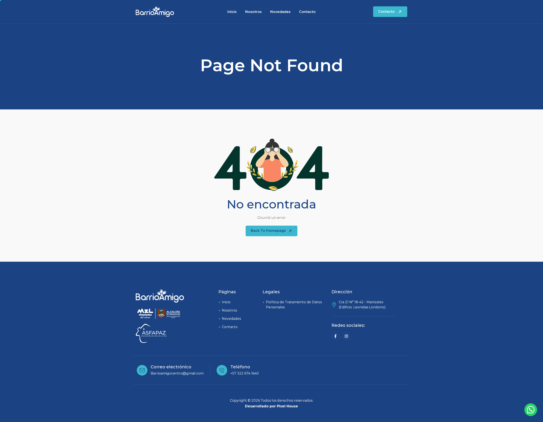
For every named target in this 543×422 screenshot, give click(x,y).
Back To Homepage (269, 231)
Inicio (232, 12)
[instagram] (346, 336)
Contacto (307, 12)
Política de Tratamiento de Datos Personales (294, 304)
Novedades (280, 12)
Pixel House (287, 406)
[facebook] (335, 336)
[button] (530, 409)
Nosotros (253, 12)
